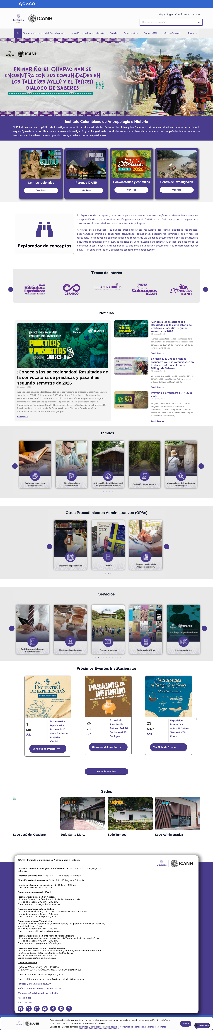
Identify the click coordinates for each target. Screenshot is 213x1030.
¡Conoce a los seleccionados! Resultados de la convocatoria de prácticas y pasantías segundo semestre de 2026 (62, 377)
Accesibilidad (24, 997)
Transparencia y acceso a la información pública (44, 33)
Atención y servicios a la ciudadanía (88, 33)
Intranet (196, 14)
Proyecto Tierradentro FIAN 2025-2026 (172, 394)
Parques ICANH (151, 33)
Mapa (162, 14)
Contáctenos (182, 14)
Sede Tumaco (117, 834)
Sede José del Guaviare (29, 834)
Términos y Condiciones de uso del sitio (38, 993)
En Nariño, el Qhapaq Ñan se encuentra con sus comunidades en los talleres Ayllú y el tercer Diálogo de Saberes (172, 363)
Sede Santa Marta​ (72, 834)
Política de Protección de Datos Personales (39, 988)
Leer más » (22, 416)
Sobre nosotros (131, 33)
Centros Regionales (173, 33)
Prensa (191, 33)
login (170, 14)
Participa (114, 33)
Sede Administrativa (169, 834)
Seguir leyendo (157, 353)
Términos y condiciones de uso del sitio (99, 1026)
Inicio (18, 33)
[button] (199, 22)
